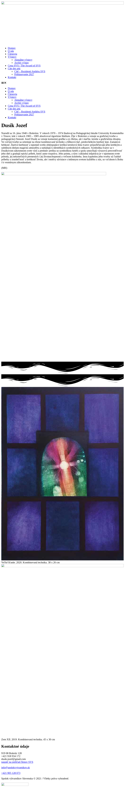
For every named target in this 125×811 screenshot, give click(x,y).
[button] (62, 82)
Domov (12, 48)
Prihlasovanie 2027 (24, 74)
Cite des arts (14, 68)
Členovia (12, 54)
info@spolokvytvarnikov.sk (15, 767)
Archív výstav (21, 62)
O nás (11, 51)
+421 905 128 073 (10, 773)
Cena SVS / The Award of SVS (24, 65)
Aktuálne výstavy (23, 59)
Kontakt (12, 77)
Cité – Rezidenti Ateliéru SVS (29, 71)
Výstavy (12, 56)
